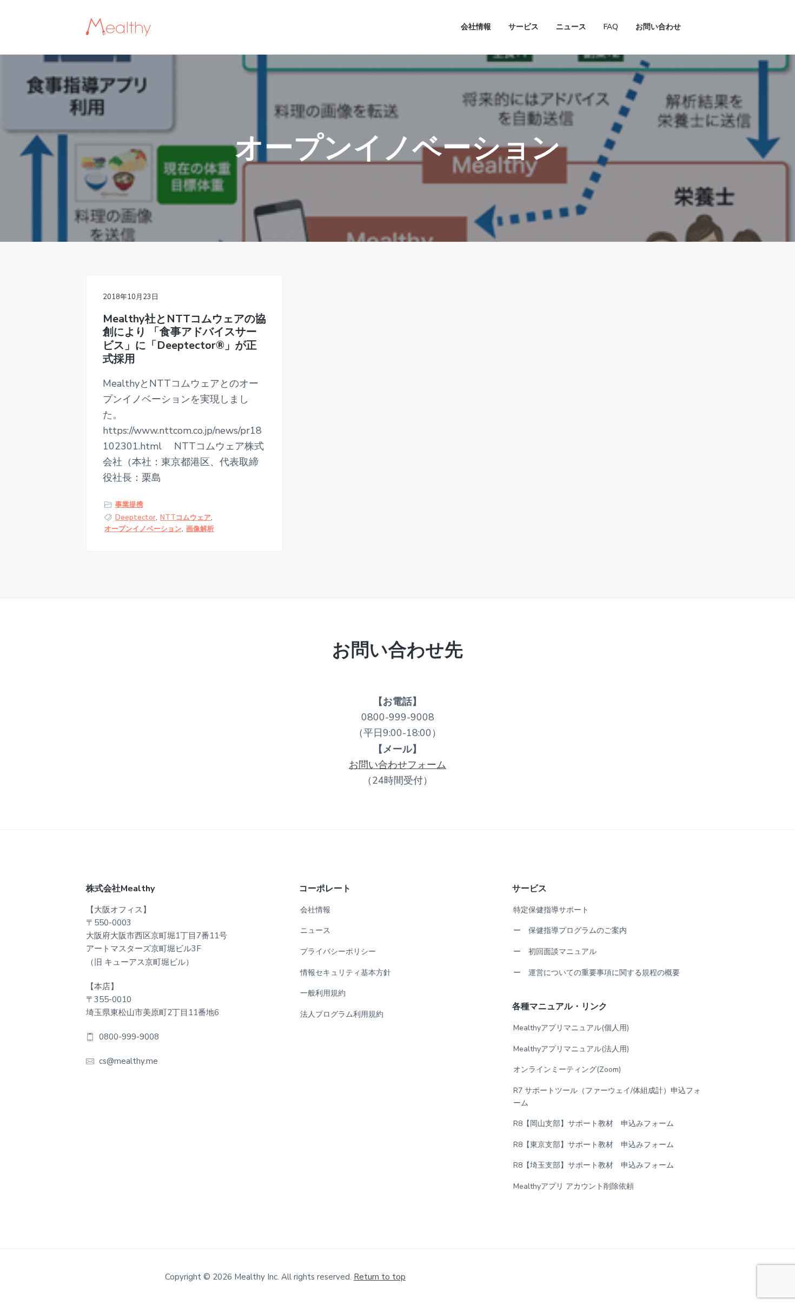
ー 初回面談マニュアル (555, 951)
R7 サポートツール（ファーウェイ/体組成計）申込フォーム (607, 1096)
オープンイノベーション (143, 529)
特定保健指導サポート (551, 910)
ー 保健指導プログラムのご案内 (570, 930)
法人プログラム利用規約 (341, 1014)
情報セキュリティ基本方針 (345, 973)
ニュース (315, 930)
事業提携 (129, 504)
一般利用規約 (323, 993)
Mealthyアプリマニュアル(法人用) (571, 1049)
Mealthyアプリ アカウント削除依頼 (573, 1186)
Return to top (380, 1276)
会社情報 (315, 910)
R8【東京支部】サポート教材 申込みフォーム (593, 1145)
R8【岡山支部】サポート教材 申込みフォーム (593, 1123)
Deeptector (135, 517)
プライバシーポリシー (338, 951)
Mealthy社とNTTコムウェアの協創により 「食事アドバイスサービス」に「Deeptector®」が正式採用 (184, 339)
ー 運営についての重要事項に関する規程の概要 (596, 973)
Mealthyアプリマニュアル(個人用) (571, 1028)
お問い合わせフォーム (397, 764)
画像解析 (200, 529)
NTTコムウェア (185, 517)
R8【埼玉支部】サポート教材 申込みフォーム (593, 1165)
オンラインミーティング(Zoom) (567, 1069)
